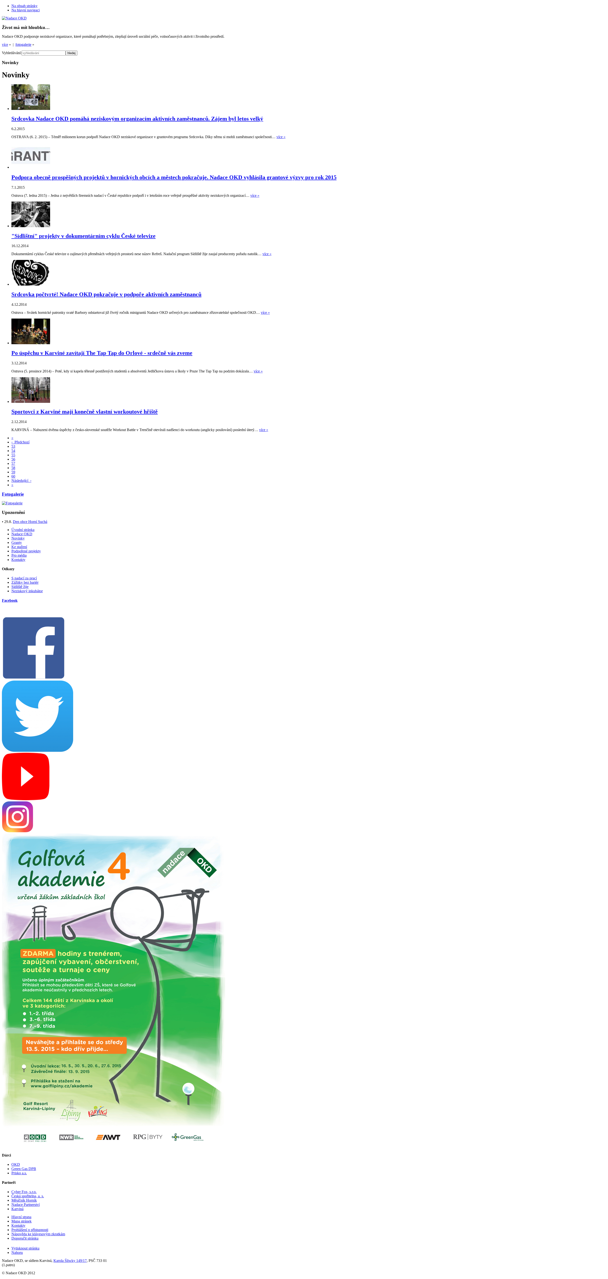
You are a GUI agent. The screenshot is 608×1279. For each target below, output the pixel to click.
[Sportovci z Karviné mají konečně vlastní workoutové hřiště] (30, 402)
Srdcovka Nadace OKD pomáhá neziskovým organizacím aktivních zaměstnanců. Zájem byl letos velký (137, 119)
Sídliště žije (19, 587)
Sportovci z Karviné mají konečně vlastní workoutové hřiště (84, 412)
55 (13, 455)
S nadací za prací (24, 578)
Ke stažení (19, 547)
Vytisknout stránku (25, 1248)
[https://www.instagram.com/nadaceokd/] (17, 831)
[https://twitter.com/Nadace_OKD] (37, 750)
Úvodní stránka (22, 530)
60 (13, 476)
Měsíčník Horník (24, 1200)
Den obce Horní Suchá (30, 522)
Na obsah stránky (24, 6)
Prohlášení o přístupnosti (29, 1230)
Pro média (19, 555)
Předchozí (20, 442)
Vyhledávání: (12, 53)
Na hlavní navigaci (25, 10)
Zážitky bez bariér (24, 582)
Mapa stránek (21, 1221)
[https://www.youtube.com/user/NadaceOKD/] (25, 799)
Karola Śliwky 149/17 (70, 1261)
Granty (16, 543)
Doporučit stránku (24, 1238)
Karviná (17, 1209)
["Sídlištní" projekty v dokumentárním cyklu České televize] (30, 226)
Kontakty (18, 560)
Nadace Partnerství (25, 1205)
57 (13, 463)
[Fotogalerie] (12, 503)
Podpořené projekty (26, 551)
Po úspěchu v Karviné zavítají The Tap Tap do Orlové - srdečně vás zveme (101, 353)
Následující (21, 481)
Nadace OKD (21, 534)
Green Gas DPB (23, 1169)
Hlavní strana (21, 1217)
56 (13, 459)
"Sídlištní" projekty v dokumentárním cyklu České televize (83, 236)
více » (280, 137)
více (5, 44)
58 (13, 468)
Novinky (18, 538)
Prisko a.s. (19, 1173)
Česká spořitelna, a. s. (27, 1196)
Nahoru (17, 1253)
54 (13, 451)
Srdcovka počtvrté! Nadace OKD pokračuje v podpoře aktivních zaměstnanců (106, 294)
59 (13, 472)
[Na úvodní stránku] (14, 18)
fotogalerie (23, 44)
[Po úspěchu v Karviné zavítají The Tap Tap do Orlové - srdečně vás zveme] (30, 343)
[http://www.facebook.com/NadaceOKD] (33, 678)
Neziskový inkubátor (27, 591)
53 (13, 446)
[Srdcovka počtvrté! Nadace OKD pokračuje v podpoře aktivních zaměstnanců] (30, 284)
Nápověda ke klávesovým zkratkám (38, 1234)
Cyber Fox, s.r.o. (24, 1192)
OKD (15, 1164)
